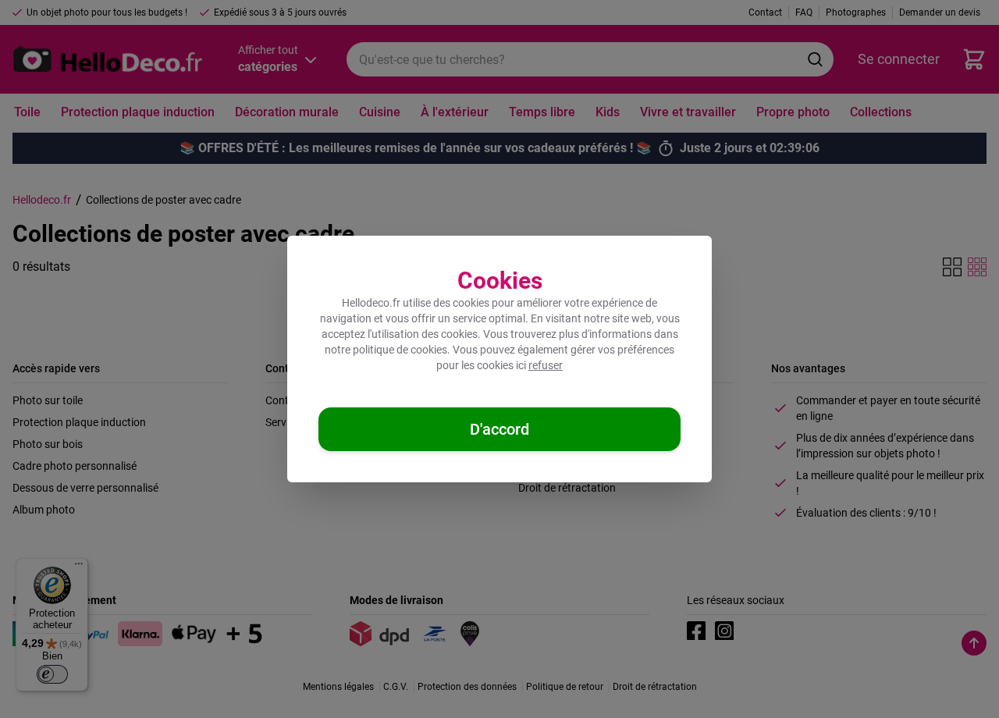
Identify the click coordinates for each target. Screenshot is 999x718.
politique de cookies (400, 349)
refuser (545, 365)
